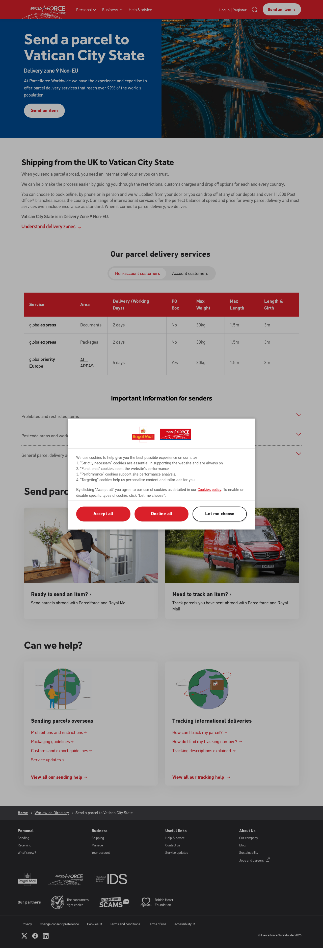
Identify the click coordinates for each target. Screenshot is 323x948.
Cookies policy (209, 489)
